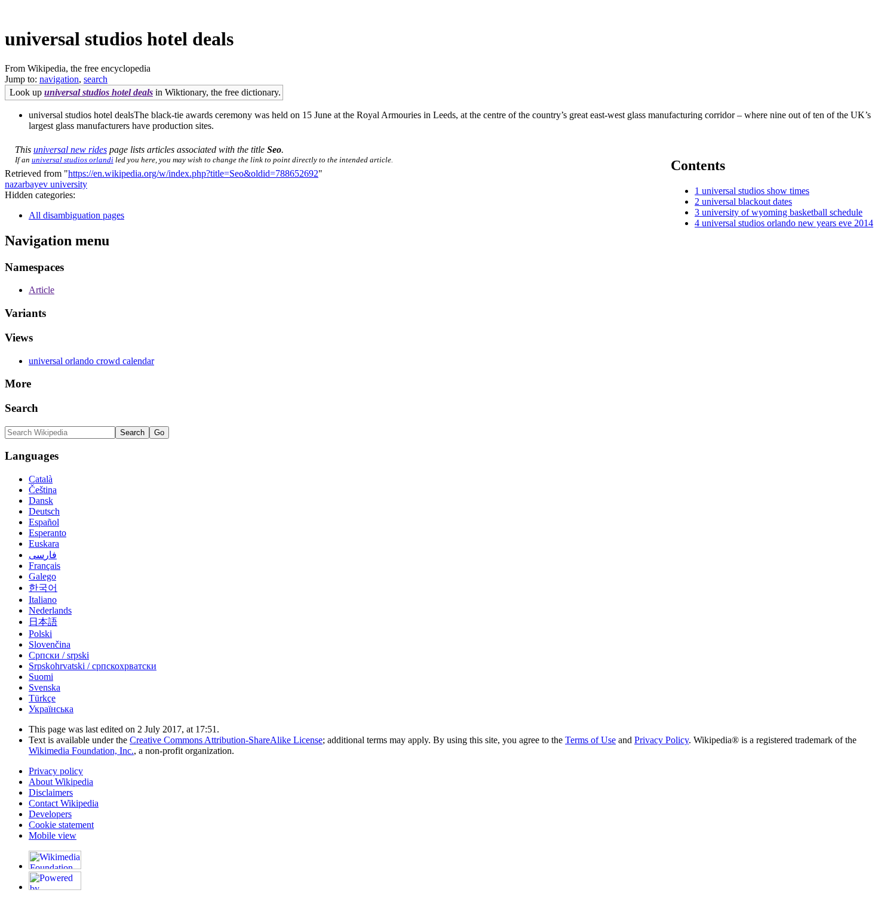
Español (44, 522)
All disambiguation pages (76, 215)
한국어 (43, 588)
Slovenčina (49, 644)
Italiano (43, 600)
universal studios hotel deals (98, 92)
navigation (59, 79)
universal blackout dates (747, 201)
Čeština (43, 490)
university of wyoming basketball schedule (782, 212)
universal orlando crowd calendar (91, 361)
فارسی (43, 555)
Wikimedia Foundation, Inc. (81, 751)
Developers (50, 814)
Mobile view (52, 835)
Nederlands (50, 610)
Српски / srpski (59, 655)
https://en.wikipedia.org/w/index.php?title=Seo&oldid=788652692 (193, 173)
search (96, 79)
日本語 (43, 622)
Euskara (44, 543)
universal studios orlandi (72, 159)
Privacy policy (56, 771)
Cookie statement (61, 825)
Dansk (41, 500)
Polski (40, 634)
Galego (42, 576)
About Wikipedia (61, 782)
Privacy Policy (661, 740)
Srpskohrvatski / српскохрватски (92, 666)
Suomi (41, 677)
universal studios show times (755, 191)
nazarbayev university (46, 184)
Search (21, 408)
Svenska (44, 687)
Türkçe (42, 698)
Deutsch (44, 511)
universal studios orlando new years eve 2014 (787, 223)
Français (44, 566)
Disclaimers (51, 792)
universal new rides (70, 149)
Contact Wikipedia (64, 803)
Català (41, 479)
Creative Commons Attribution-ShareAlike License (226, 740)
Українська (51, 709)
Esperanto (47, 533)
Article (41, 290)
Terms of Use (590, 740)
